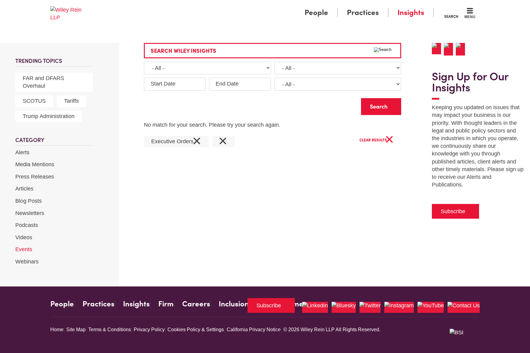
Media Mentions (34, 164)
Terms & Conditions (109, 329)
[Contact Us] (463, 307)
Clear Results (376, 140)
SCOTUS (34, 101)
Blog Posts (28, 201)
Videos (23, 237)
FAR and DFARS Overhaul (43, 82)
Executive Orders (176, 141)
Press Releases (34, 177)
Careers (196, 304)
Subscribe (453, 211)
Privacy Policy (149, 329)
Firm (166, 304)
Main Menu (246, 7)
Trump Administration (49, 116)
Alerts (22, 152)
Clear (347, 105)
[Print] (450, 49)
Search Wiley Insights (183, 50)
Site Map (76, 329)
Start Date (163, 84)
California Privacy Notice (254, 329)
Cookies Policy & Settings (195, 329)
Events (23, 249)
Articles (24, 189)
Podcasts (26, 225)
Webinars (27, 262)
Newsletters (29, 213)
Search (451, 16)
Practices (363, 12)
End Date (227, 84)
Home (56, 329)
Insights (411, 12)
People (316, 12)
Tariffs (71, 101)
